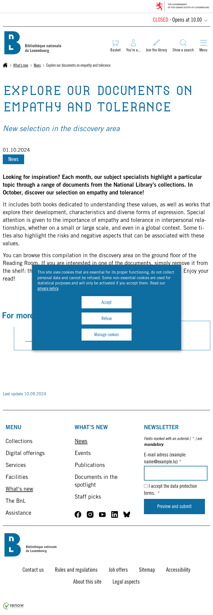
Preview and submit (174, 506)
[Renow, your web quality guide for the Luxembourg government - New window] (13, 608)
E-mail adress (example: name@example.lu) (165, 459)
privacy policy (47, 289)
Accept (106, 303)
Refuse (107, 319)
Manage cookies (106, 335)
